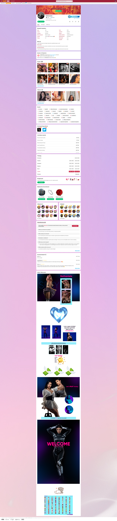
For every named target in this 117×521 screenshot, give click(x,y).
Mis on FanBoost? (77, 18)
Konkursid (23, 3)
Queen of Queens (53, 54)
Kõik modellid (3, 3)
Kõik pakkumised (18, 3)
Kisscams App (29, 3)
